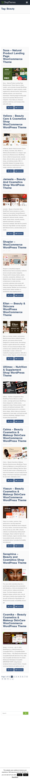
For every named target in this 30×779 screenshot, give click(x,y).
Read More (15, 777)
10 (5, 679)
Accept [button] (19, 775)
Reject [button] (25, 775)
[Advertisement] (15, 30)
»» (12, 679)
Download (19, 107)
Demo (11, 107)
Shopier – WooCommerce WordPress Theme (14, 244)
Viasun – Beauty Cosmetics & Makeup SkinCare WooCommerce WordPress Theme (14, 494)
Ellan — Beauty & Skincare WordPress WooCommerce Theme (14, 309)
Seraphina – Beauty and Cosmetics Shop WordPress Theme (14, 558)
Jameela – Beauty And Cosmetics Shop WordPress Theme (14, 183)
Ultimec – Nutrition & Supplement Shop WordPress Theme (15, 371)
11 (8, 679)
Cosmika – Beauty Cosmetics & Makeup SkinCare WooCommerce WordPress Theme (14, 620)
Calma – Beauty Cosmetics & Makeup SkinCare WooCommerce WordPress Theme (14, 435)
